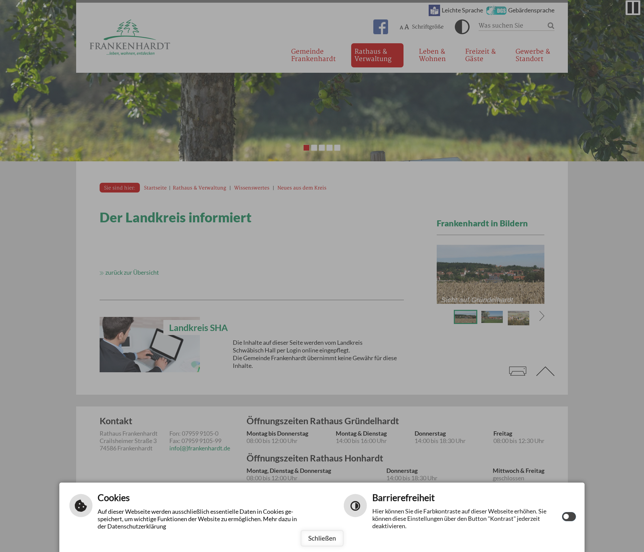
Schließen (322, 538)
